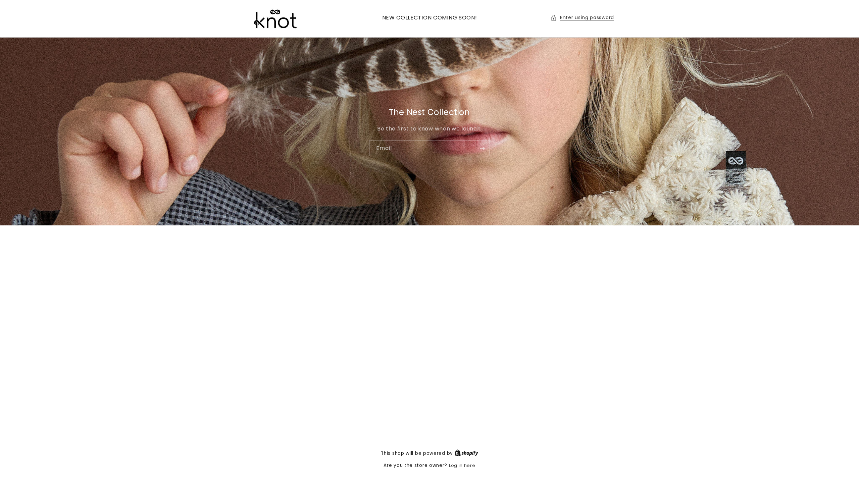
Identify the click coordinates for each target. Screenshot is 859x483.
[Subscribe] (482, 148)
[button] (582, 17)
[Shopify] (466, 453)
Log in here (462, 465)
